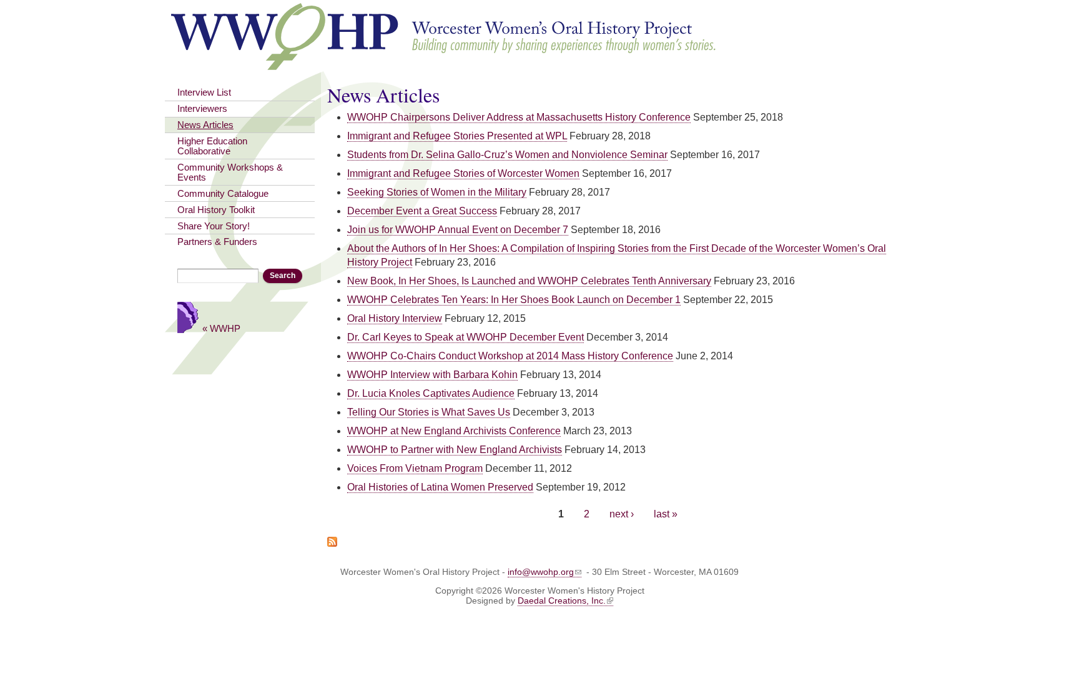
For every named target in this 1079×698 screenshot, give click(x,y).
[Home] (444, 64)
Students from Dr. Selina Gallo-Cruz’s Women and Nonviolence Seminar (507, 154)
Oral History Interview (394, 318)
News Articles (205, 125)
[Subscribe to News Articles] (332, 540)
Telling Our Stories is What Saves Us (428, 412)
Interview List (204, 92)
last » (665, 514)
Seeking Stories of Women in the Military (436, 192)
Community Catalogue (223, 194)
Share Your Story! (213, 226)
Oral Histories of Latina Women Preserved (440, 487)
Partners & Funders (217, 242)
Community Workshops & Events (230, 172)
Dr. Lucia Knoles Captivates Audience (431, 393)
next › (621, 514)
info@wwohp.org (541, 572)
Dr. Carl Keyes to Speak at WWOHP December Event (465, 337)
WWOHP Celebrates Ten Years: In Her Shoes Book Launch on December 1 (514, 299)
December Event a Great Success (422, 211)
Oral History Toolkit (216, 210)
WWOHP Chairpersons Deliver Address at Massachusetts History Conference (519, 117)
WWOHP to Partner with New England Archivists (454, 449)
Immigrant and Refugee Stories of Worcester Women (463, 173)
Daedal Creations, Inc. (562, 601)
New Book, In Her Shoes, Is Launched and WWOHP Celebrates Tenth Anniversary (529, 281)
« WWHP (221, 328)
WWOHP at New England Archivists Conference (454, 431)
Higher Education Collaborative (212, 146)
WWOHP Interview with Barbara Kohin (432, 374)
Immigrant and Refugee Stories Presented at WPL (457, 136)
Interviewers (202, 109)
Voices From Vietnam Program (415, 468)
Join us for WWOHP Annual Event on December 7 (457, 229)
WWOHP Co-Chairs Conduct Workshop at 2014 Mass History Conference (510, 356)
